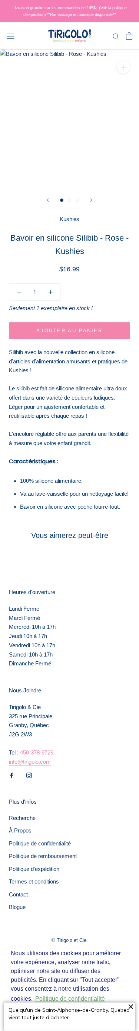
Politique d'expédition (34, 869)
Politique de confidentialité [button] (70, 999)
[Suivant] (91, 200)
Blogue (17, 907)
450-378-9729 (36, 752)
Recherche (22, 818)
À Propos (20, 830)
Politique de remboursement (43, 856)
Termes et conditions (34, 881)
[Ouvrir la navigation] (10, 36)
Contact (18, 894)
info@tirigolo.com (30, 762)
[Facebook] (11, 775)
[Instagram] (29, 775)
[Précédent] (48, 200)
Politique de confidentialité (40, 843)
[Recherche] (116, 36)
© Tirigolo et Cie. (70, 940)
